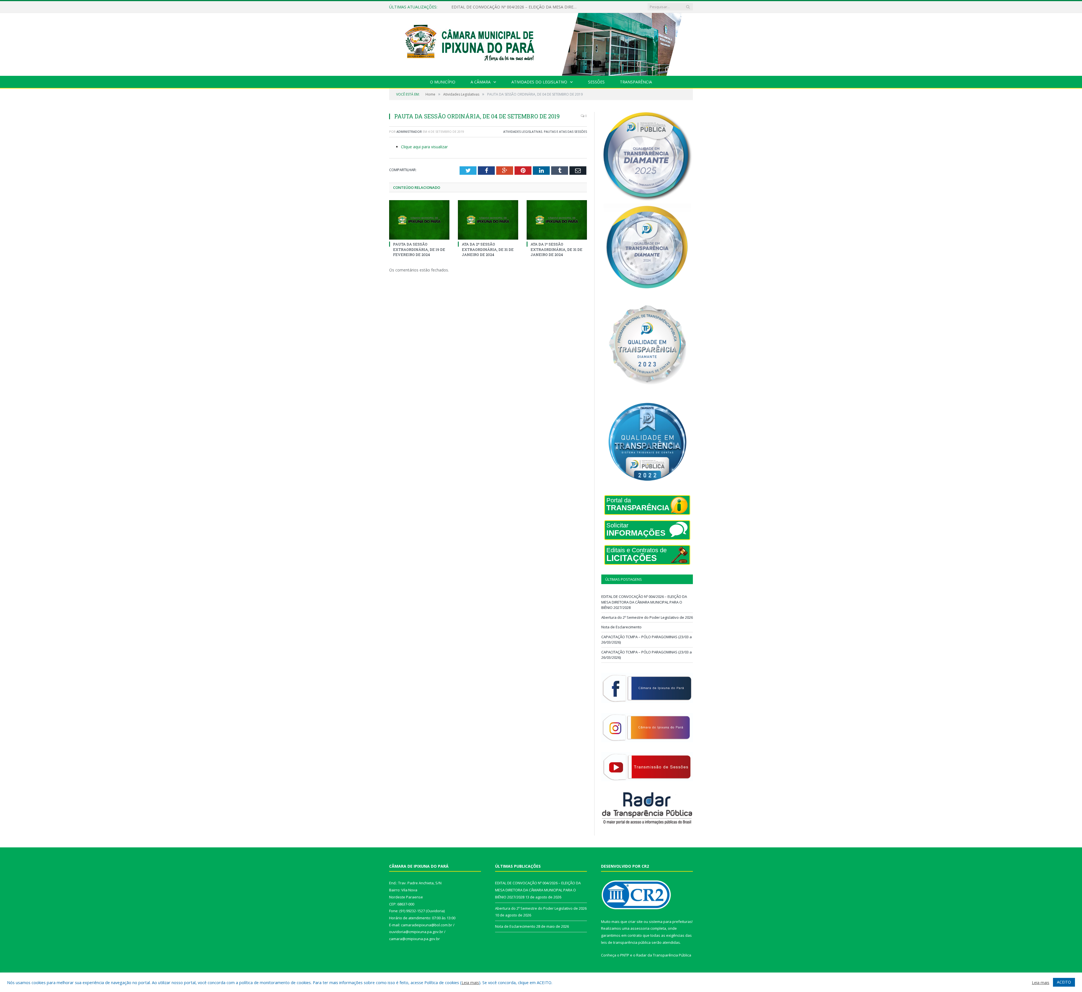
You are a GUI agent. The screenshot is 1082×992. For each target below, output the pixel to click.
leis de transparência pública (626, 942)
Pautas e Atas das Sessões (565, 131)
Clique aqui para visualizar (424, 146)
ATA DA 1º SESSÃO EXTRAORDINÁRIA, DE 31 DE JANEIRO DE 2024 (556, 249)
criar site (635, 921)
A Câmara (481, 82)
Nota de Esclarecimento (621, 626)
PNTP (624, 955)
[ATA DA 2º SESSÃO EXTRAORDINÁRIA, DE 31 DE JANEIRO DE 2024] (488, 220)
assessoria (639, 928)
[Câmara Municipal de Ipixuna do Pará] (541, 43)
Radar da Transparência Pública (663, 955)
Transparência (636, 82)
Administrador (409, 131)
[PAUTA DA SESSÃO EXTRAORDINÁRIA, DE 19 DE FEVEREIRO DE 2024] (419, 220)
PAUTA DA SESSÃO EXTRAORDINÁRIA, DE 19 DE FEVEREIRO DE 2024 (419, 249)
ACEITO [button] (1064, 982)
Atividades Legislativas (522, 131)
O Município (442, 82)
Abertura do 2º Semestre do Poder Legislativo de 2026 (501, 7)
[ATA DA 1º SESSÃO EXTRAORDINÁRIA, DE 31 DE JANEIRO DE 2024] (557, 220)
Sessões (596, 82)
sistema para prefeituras (670, 921)
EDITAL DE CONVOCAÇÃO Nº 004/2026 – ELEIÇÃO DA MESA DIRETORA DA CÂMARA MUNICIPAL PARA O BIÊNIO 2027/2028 (644, 602)
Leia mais (470, 982)
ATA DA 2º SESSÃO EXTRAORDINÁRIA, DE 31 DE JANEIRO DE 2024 (488, 249)
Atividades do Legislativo (539, 82)
